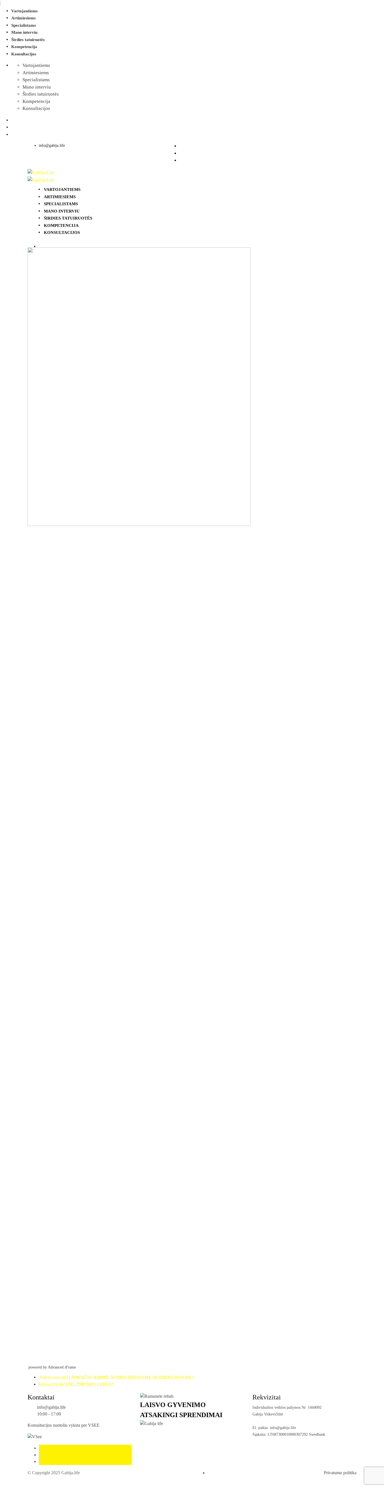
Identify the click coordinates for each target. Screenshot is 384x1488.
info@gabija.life (52, 145)
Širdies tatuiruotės (28, 39)
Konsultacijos (23, 54)
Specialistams (23, 25)
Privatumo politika (340, 1472)
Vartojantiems (24, 11)
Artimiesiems (23, 18)
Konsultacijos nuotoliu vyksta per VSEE (64, 1425)
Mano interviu (24, 32)
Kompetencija (24, 46)
